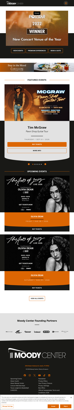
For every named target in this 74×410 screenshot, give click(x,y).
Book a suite (56, 51)
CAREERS (13, 390)
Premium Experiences (37, 51)
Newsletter (42, 379)
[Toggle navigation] (66, 3)
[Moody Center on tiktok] (44, 375)
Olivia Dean (37, 216)
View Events (18, 51)
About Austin (14, 381)
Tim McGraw (37, 127)
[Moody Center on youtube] (39, 375)
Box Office (41, 388)
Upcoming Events (16, 379)
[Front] (37, 353)
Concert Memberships (17, 386)
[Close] (71, 397)
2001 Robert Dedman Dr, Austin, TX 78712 (37, 366)
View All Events (37, 298)
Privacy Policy (42, 381)
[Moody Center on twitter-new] (34, 375)
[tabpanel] (37, 122)
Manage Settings (7, 406)
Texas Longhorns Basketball (19, 388)
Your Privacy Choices (45, 383)
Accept (53, 406)
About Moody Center (17, 383)
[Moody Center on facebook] (25, 375)
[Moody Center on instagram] (29, 375)
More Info (37, 150)
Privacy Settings (43, 386)
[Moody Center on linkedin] (49, 375)
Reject (66, 406)
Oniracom (45, 369)
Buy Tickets (37, 144)
